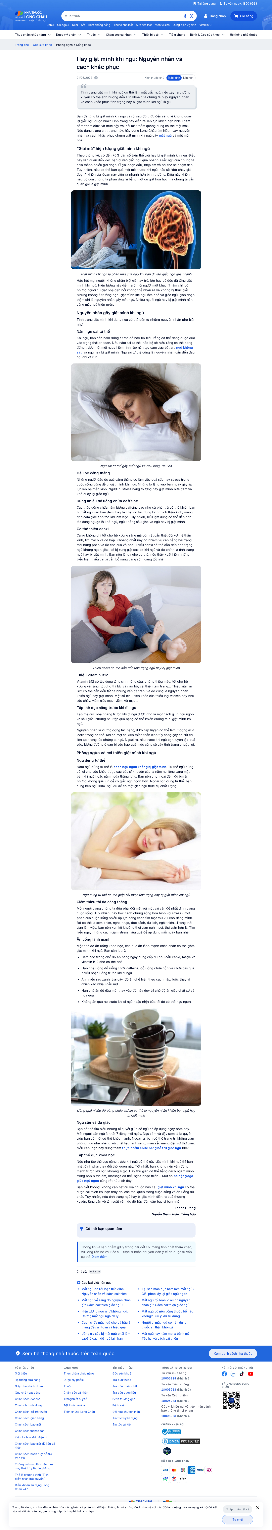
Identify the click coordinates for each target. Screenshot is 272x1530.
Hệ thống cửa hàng (27, 1379)
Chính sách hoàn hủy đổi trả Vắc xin (33, 1456)
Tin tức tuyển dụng (125, 1418)
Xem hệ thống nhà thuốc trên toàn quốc (68, 1353)
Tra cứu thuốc (122, 1379)
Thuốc (68, 1386)
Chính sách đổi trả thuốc (31, 1411)
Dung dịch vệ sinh (184, 25)
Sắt (83, 25)
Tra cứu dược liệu (124, 1392)
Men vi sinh (162, 25)
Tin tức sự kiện (122, 1424)
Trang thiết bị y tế (75, 1399)
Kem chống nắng (99, 25)
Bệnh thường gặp (124, 1399)
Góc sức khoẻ (122, 1373)
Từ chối (237, 1519)
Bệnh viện (119, 1405)
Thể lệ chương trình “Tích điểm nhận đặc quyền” (32, 1476)
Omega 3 (63, 25)
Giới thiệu (21, 1373)
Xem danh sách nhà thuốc (233, 1354)
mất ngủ (165, 135)
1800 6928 (250, 3)
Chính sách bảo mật (28, 1424)
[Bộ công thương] (171, 1432)
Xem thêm (100, 1257)
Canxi (50, 25)
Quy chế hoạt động (27, 1392)
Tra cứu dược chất (125, 1386)
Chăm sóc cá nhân (76, 1392)
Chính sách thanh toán (29, 1431)
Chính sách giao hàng (29, 1418)
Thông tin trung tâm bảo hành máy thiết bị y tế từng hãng (34, 1466)
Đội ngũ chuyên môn (126, 1411)
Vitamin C (205, 25)
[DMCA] (181, 1441)
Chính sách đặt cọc (27, 1399)
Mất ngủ (95, 1271)
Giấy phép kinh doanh (29, 1386)
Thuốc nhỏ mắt (123, 25)
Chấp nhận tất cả (237, 1509)
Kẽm (75, 25)
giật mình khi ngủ (171, 1187)
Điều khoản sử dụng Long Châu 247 (32, 1487)
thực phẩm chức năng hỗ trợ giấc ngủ (151, 1148)
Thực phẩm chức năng (79, 1373)
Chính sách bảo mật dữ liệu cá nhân (35, 1445)
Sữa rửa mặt (144, 25)
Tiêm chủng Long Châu (79, 1411)
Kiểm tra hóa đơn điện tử (31, 1437)
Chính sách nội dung (28, 1405)
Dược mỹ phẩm (74, 1379)
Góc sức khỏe (42, 44)
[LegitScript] (181, 1451)
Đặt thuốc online (74, 1405)
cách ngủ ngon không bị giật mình (139, 767)
